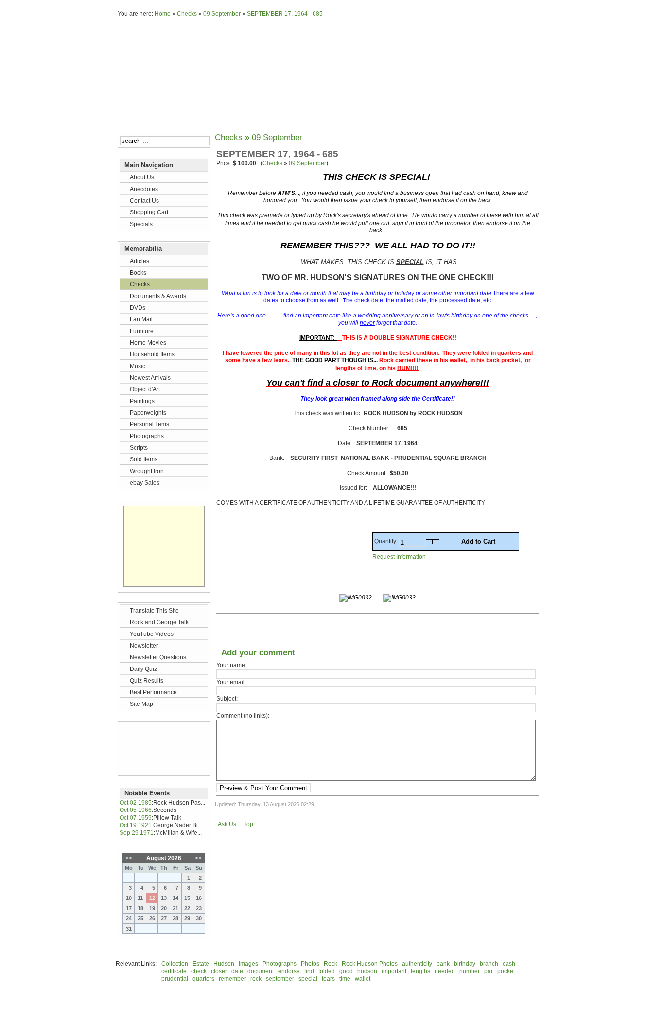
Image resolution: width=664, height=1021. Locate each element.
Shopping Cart (376, 118)
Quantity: (386, 541)
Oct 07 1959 (136, 817)
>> (198, 858)
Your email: (231, 682)
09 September (222, 13)
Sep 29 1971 (137, 832)
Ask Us (227, 824)
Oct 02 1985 (136, 802)
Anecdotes (286, 118)
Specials (420, 118)
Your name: (231, 665)
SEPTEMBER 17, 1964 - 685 (285, 13)
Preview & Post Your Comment (263, 788)
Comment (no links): (242, 715)
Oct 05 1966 (136, 810)
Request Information (399, 556)
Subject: (227, 698)
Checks (187, 13)
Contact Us (329, 118)
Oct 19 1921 (136, 825)
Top (248, 824)
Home (163, 13)
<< (128, 858)
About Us (245, 118)
